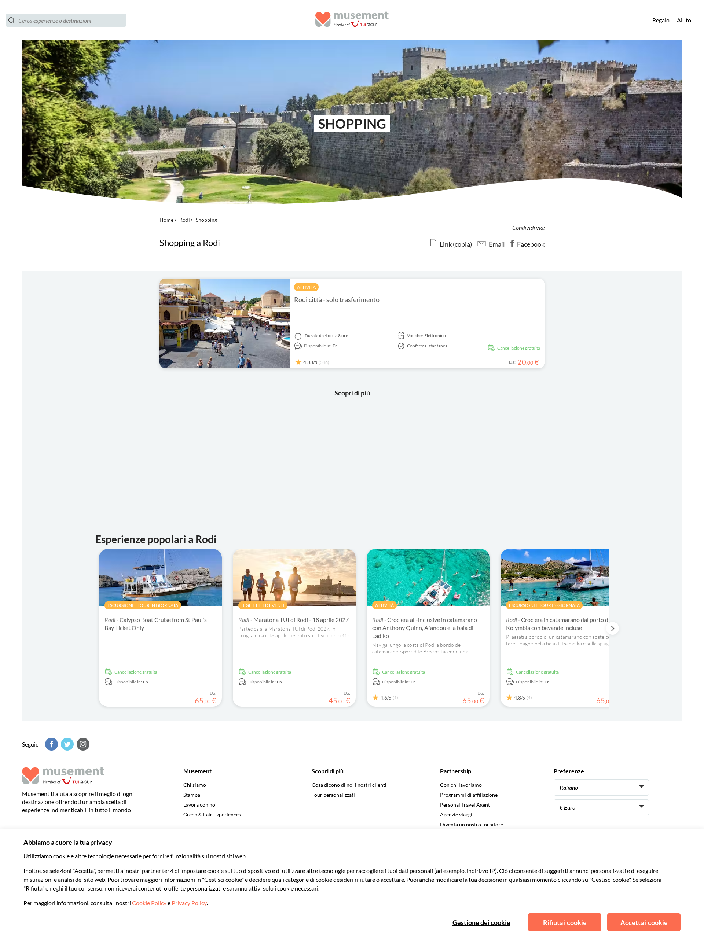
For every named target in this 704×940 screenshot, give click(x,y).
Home (166, 220)
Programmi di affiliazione (469, 795)
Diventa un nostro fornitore (471, 824)
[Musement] (352, 20)
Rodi (184, 220)
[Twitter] (66, 744)
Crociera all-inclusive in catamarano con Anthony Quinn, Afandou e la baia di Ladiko (424, 627)
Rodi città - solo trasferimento (337, 299)
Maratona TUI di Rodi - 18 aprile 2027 (293, 619)
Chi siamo (194, 785)
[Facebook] (50, 744)
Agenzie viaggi (456, 814)
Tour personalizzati (333, 795)
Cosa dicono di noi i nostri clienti (349, 785)
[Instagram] (82, 744)
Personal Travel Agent (465, 804)
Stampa (191, 795)
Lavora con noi (200, 804)
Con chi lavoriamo (461, 785)
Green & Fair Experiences (212, 814)
